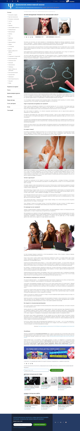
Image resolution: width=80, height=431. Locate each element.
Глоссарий (10, 110)
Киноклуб (10, 62)
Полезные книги (12, 60)
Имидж (10, 44)
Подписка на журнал (12, 86)
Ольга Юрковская (63, 388)
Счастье (10, 21)
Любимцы (10, 67)
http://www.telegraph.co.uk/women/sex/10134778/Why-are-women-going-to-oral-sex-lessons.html (56, 326)
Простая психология (13, 17)
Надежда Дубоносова (30, 388)
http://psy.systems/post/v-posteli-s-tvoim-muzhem (62, 344)
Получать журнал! (57, 370)
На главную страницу (27, 11)
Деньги (10, 48)
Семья (9, 54)
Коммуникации (11, 29)
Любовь (10, 33)
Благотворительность (13, 79)
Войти (56, 1)
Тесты (8, 90)
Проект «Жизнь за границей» (12, 69)
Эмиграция (10, 76)
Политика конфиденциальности (19, 427)
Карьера (10, 25)
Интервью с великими (13, 19)
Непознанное (11, 64)
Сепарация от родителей (14, 56)
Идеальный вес (12, 42)
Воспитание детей (12, 58)
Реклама (9, 96)
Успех (9, 23)
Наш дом (10, 81)
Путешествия (11, 74)
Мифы (9, 83)
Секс (9, 36)
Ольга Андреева (46, 387)
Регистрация (62, 1)
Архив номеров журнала (13, 93)
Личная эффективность (13, 27)
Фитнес (10, 40)
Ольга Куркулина (46, 407)
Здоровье (10, 38)
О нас (8, 107)
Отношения (11, 46)
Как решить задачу (12, 14)
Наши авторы (11, 100)
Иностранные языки (13, 72)
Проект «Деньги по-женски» (13, 51)
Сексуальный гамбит (46, 386)
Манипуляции (11, 31)
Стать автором (11, 103)
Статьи (9, 12)
